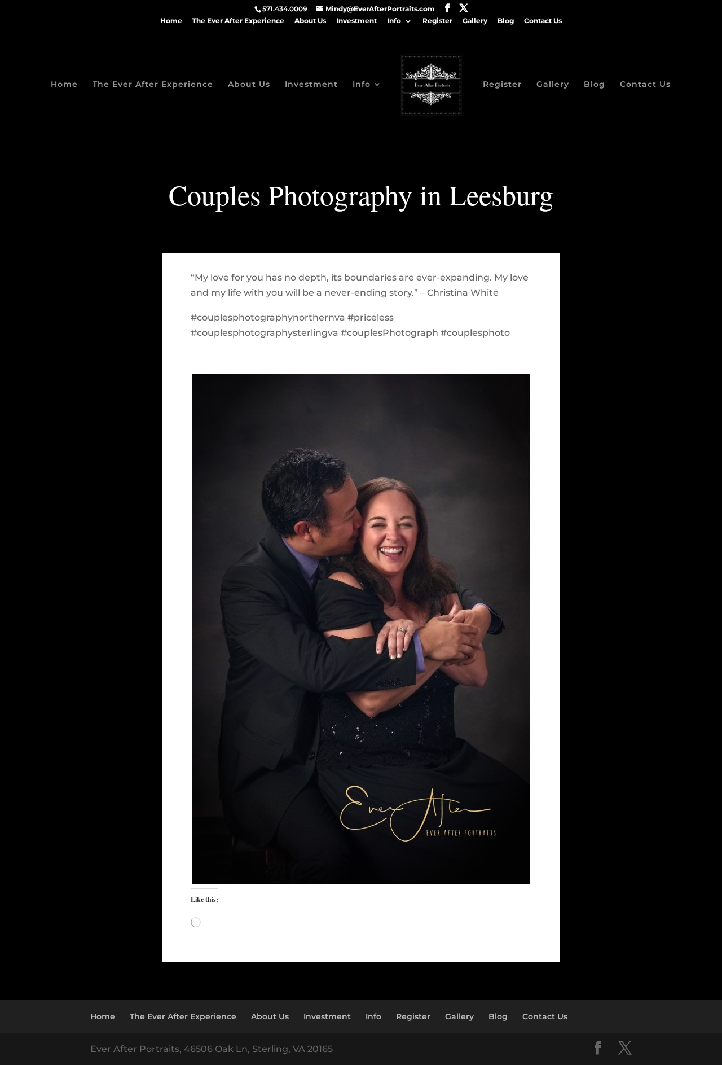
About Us (310, 21)
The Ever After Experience (238, 21)
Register (437, 21)
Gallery (475, 21)
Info (394, 21)
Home (171, 21)
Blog (506, 21)
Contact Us (543, 21)
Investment (356, 21)
